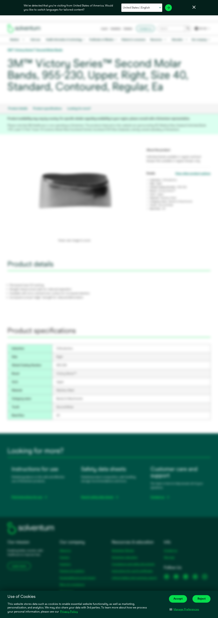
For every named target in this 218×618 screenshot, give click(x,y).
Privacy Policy (69, 611)
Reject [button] (202, 598)
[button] (184, 609)
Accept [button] (178, 598)
